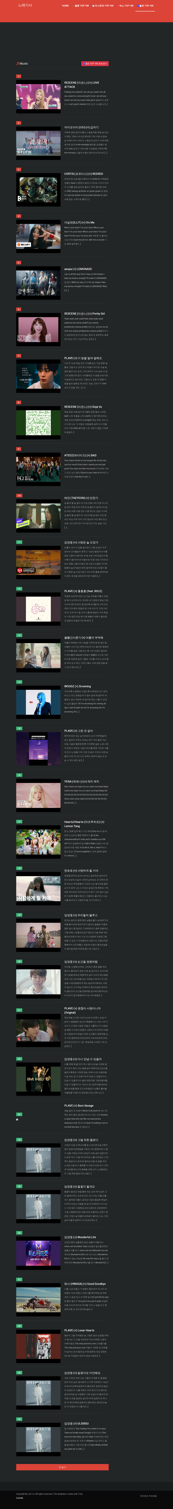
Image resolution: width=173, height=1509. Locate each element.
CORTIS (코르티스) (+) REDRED (83, 173)
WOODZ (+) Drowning (77, 686)
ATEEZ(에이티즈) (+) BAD (80, 455)
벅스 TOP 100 (126, 5)
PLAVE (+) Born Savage (78, 1105)
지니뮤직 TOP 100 (103, 5)
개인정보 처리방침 (148, 1496)
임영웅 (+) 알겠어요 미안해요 (82, 1373)
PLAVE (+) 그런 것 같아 (78, 730)
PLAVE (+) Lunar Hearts (79, 1330)
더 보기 (62, 1467)
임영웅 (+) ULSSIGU (76, 1423)
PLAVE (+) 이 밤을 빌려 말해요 (83, 358)
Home (65, 5)
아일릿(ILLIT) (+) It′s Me (79, 222)
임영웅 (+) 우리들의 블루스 (81, 915)
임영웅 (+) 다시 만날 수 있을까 (83, 1059)
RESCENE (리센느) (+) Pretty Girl (84, 313)
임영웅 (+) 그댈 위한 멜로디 (81, 1140)
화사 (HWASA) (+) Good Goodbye (85, 1283)
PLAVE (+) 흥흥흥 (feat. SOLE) (83, 591)
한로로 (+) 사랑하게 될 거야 (81, 870)
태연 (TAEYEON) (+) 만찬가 (81, 498)
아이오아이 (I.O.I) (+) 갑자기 (81, 127)
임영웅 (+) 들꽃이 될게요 (79, 1186)
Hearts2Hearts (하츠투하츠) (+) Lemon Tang (84, 824)
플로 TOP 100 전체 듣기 (96, 63)
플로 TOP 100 (146, 5)
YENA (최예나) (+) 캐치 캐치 (81, 781)
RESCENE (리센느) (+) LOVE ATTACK (81, 84)
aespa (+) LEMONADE (78, 269)
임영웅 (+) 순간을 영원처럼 (81, 961)
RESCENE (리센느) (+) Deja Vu (83, 406)
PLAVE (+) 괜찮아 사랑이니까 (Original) (82, 1010)
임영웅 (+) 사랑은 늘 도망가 (81, 542)
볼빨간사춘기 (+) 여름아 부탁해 (83, 637)
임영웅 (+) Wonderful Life (80, 1237)
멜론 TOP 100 (81, 5)
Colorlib (19, 1498)
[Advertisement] (86, 41)
